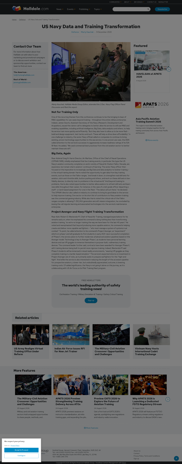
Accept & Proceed (21, 450)
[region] (21, 450)
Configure (21, 456)
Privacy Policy (15, 445)
